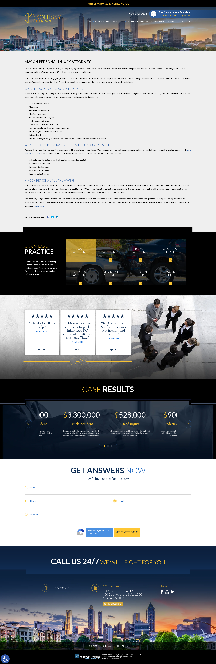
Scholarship (160, 22)
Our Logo (172, 22)
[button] (73, 361)
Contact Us (184, 22)
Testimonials (146, 22)
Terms (96, 533)
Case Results (132, 22)
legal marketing (124, 657)
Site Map (107, 646)
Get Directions (114, 604)
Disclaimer (93, 646)
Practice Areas (118, 22)
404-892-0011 (138, 13)
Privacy (90, 533)
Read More (42, 331)
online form (38, 206)
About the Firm (102, 22)
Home (90, 22)
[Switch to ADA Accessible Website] (5, 658)
